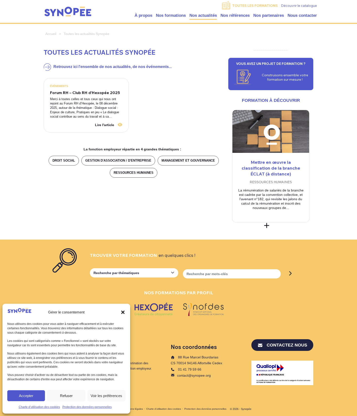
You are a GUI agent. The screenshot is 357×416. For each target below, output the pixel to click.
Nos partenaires (268, 15)
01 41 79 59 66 (189, 369)
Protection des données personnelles (87, 407)
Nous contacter (302, 15)
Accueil (50, 34)
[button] (122, 312)
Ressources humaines (133, 172)
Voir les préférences (106, 396)
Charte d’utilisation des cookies (39, 407)
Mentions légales (133, 408)
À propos (143, 15)
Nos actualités (203, 15)
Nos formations (171, 15)
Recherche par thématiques (116, 273)
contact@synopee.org (194, 375)
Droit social (63, 160)
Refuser (66, 396)
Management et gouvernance (188, 160)
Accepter (26, 396)
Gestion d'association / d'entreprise (118, 160)
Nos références (235, 15)
